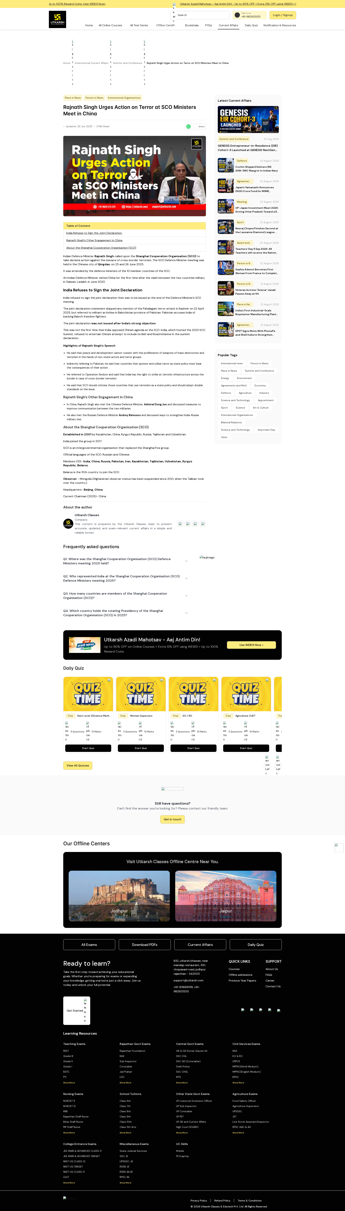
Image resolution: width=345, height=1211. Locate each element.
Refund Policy (222, 1200)
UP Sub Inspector (186, 1106)
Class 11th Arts (128, 1127)
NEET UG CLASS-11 (74, 1171)
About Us (272, 969)
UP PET (180, 1116)
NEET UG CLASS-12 (74, 1161)
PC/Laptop (182, 1156)
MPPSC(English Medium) (247, 1071)
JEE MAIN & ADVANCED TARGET (81, 1156)
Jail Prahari (126, 1071)
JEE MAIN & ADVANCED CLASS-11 (82, 1151)
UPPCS (236, 1061)
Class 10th (126, 1121)
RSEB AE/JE (126, 1171)
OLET (66, 1177)
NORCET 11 (69, 1100)
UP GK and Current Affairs (191, 1121)
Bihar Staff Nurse (73, 1121)
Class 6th (125, 1100)
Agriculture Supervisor (246, 1106)
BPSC (236, 1077)
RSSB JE (124, 1166)
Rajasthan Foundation (132, 1050)
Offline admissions (240, 975)
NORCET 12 (69, 1106)
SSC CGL (181, 1056)
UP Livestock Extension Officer (194, 1100)
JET (234, 1116)
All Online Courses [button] (110, 25)
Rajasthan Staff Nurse (76, 1116)
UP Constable (184, 1111)
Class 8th (125, 1111)
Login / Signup (283, 15)
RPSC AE (125, 1177)
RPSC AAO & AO (242, 1127)
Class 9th (125, 1116)
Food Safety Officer (244, 1100)
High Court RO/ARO (187, 1127)
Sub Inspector (128, 1061)
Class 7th (125, 1106)
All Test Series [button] (139, 25)
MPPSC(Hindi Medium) (245, 1066)
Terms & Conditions (250, 1200)
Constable (126, 1066)
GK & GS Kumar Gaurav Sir (192, 1050)
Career (270, 980)
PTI (64, 1077)
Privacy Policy (199, 1200)
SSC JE (124, 1156)
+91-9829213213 (250, 16)
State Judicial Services (133, 1151)
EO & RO (238, 1056)
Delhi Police (183, 1066)
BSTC (66, 1071)
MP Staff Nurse (71, 1127)
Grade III (68, 1056)
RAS (122, 1056)
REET (66, 1050)
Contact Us (273, 986)
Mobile (180, 1151)
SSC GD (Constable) (188, 1061)
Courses (234, 969)
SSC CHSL (182, 1071)
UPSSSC (237, 1111)
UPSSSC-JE (126, 1161)
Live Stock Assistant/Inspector (251, 1121)
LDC (122, 1077)
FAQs (269, 975)
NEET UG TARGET (73, 1166)
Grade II (68, 1061)
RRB (65, 1111)
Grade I (67, 1066)
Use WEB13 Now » (251, 645)
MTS (178, 1077)
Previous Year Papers (242, 980)
